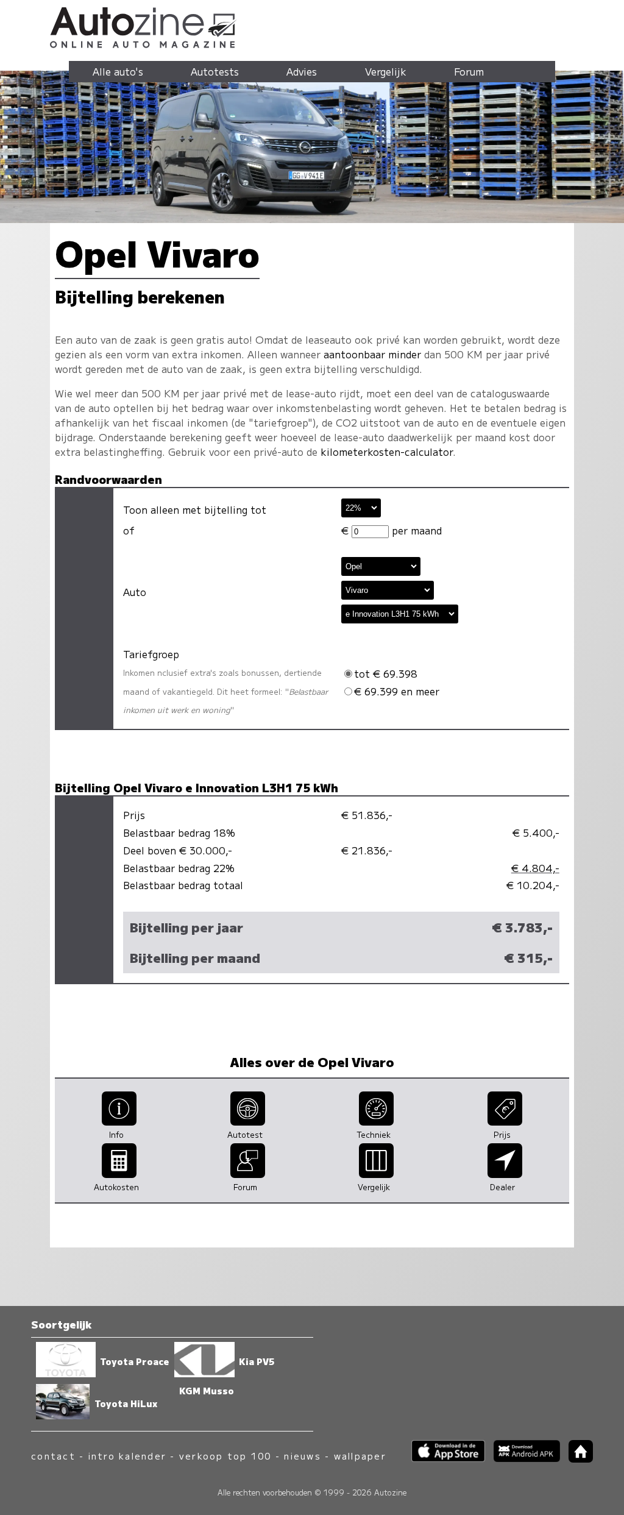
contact (53, 1455)
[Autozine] (312, 25)
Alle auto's (118, 71)
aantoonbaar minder (372, 354)
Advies (301, 71)
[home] (576, 1458)
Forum (469, 71)
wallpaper (360, 1455)
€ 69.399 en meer (396, 691)
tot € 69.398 (385, 673)
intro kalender (127, 1455)
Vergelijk (385, 71)
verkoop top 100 (225, 1455)
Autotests (215, 71)
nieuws (302, 1455)
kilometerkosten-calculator (387, 451)
